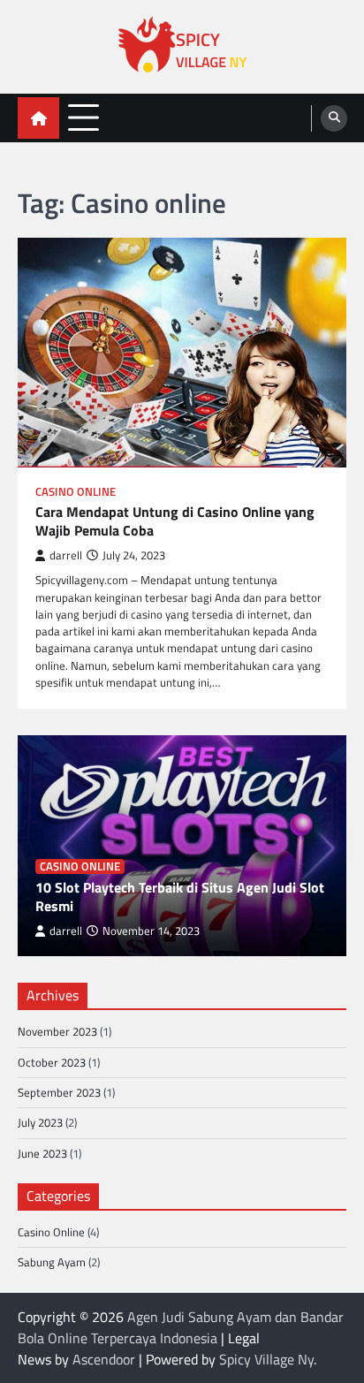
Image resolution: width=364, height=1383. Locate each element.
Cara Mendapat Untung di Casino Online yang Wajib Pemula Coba (175, 521)
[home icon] (38, 118)
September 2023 (59, 1092)
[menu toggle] (83, 117)
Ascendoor (103, 1359)
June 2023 (42, 1153)
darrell (65, 555)
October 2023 (52, 1062)
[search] (334, 118)
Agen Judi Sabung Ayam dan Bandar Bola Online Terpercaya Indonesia (181, 1327)
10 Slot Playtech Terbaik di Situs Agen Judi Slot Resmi (179, 897)
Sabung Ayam (52, 1262)
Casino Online (75, 491)
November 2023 (57, 1031)
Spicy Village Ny (266, 1359)
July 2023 (40, 1122)
